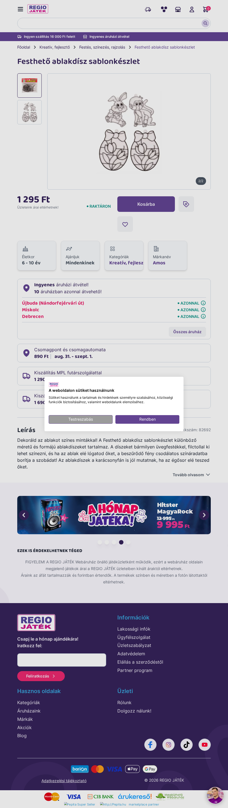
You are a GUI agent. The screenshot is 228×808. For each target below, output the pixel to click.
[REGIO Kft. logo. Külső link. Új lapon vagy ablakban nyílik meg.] (54, 384)
